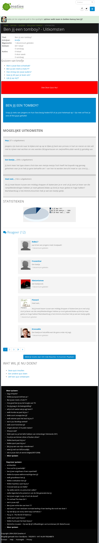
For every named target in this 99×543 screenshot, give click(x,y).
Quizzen (21, 25)
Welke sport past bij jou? (16, 443)
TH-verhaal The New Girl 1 (17, 499)
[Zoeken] (92, 2)
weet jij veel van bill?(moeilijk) (18, 449)
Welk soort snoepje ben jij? (17, 415)
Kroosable (36, 329)
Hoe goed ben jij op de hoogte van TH (21, 403)
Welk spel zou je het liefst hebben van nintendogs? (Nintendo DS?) (32, 434)
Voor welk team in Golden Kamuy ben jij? (64, 19)
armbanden (11, 465)
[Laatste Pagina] (22, 349)
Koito (9, 19)
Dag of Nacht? (12, 394)
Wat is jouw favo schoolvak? (18, 65)
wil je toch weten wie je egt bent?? (20, 409)
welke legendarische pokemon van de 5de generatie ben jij (29, 493)
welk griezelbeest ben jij (16, 477)
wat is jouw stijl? (13, 502)
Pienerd (35, 300)
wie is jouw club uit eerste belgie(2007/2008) (23, 453)
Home (5, 25)
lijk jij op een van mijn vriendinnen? (20, 446)
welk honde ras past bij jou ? (17, 412)
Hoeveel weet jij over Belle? (17, 487)
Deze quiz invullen (16, 370)
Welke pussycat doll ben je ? (17, 397)
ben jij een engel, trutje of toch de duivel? (22, 496)
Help (11, 539)
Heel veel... (10, 179)
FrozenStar (37, 261)
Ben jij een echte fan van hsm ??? (19, 505)
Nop (7, 140)
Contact (4, 539)
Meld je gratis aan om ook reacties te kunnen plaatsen (49, 357)
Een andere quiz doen (17, 373)
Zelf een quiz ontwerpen (18, 376)
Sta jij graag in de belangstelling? (19, 406)
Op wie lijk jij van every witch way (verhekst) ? (24, 512)
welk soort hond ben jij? (16, 425)
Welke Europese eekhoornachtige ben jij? (22, 474)
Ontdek (13, 25)
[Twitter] (86, 8)
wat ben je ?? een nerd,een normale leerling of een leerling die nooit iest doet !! (37, 508)
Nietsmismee (38, 280)
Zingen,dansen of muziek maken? (19, 428)
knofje (17, 40)
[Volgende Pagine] (18, 349)
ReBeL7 (35, 242)
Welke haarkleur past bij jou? (18, 484)
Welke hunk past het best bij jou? (19, 521)
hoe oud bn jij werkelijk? (16, 468)
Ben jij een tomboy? (35, 25)
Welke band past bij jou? (16, 440)
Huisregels (20, 539)
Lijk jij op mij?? (12, 78)
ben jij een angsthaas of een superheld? (22, 471)
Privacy (29, 539)
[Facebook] (82, 8)
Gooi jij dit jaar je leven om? (18, 75)
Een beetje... (10, 159)
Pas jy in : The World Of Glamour (19, 515)
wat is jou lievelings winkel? (17, 422)
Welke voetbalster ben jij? (16, 481)
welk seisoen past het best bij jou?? (20, 418)
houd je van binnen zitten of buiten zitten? (23, 437)
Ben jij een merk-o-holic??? (17, 69)
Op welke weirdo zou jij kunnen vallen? (21, 490)
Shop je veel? (12, 431)
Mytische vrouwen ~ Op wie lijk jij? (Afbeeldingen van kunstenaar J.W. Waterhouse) (38, 524)
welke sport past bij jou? (16, 518)
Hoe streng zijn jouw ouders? (18, 72)
